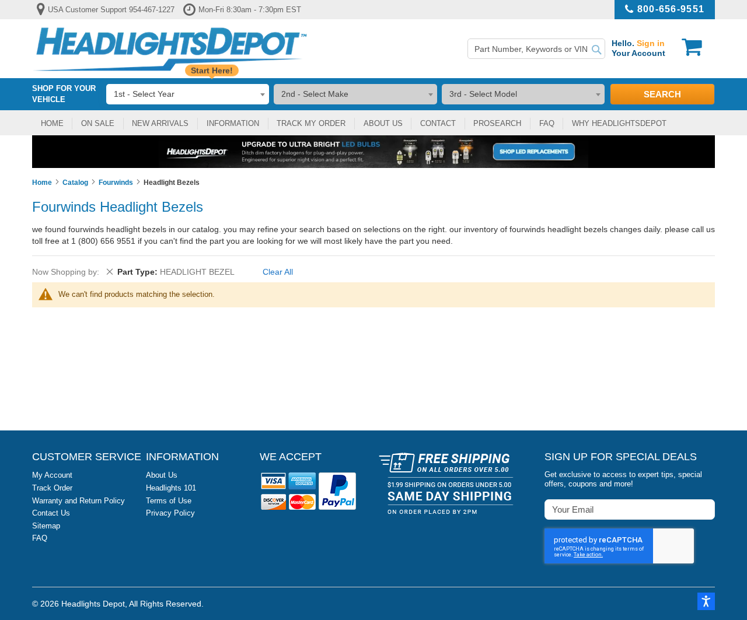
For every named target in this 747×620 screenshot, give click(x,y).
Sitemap (46, 525)
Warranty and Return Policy (78, 500)
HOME (52, 123)
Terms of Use (168, 500)
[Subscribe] (705, 509)
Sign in (651, 43)
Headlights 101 (171, 488)
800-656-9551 (670, 9)
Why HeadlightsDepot (619, 123)
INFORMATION (233, 123)
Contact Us (51, 513)
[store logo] (170, 48)
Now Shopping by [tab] (64, 271)
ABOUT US (383, 123)
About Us (161, 475)
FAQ (546, 123)
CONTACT (438, 123)
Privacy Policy (170, 513)
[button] (706, 601)
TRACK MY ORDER (311, 123)
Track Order (52, 488)
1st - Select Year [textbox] (144, 94)
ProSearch (497, 123)
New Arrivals (160, 123)
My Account (52, 475)
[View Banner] (373, 151)
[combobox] (536, 48)
